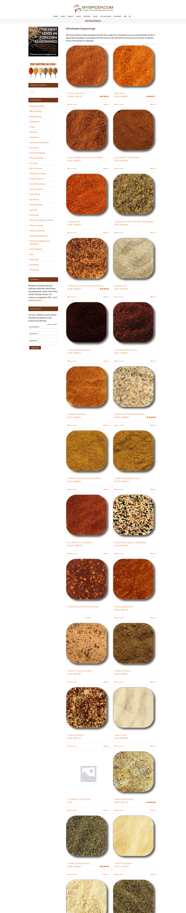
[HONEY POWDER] (135, 837)
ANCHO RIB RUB (76, 93)
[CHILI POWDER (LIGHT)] (135, 324)
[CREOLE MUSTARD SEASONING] (135, 388)
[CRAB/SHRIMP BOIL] (88, 388)
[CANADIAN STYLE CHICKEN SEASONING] (135, 196)
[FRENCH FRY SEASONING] (88, 645)
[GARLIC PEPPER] (88, 709)
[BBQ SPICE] (135, 67)
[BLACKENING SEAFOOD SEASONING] (88, 131)
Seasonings (34, 259)
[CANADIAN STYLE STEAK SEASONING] (88, 260)
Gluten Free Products (38, 173)
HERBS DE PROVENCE (78, 863)
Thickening (34, 270)
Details (107, 104)
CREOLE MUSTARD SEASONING (130, 414)
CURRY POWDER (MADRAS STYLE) (84, 478)
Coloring (33, 132)
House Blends (35, 194)
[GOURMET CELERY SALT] (88, 773)
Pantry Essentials (36, 225)
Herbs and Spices (36, 189)
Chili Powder (35, 122)
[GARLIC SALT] (135, 709)
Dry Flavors (34, 147)
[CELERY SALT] (135, 260)
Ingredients (34, 199)
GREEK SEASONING (124, 799)
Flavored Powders (37, 158)
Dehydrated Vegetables (39, 142)
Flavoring (33, 163)
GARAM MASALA (123, 671)
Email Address (34, 327)
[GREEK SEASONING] (135, 773)
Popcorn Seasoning (37, 230)
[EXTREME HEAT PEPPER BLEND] (88, 581)
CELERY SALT (121, 286)
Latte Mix (33, 210)
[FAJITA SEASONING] (135, 581)
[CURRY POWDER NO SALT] (135, 452)
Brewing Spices (36, 116)
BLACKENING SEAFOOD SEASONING (85, 157)
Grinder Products (36, 179)
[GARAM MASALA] (135, 645)
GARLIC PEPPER (75, 735)
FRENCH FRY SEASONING (80, 671)
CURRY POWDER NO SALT (127, 478)
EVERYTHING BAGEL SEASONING (131, 542)
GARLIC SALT (121, 735)
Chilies (32, 127)
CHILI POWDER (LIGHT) (126, 350)
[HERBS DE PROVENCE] (88, 837)
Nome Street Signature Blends (41, 220)
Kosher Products (36, 205)
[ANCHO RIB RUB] (88, 67)
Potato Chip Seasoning (38, 236)
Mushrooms (34, 215)
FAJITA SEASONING (124, 607)
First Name (33, 334)
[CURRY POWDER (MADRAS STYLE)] (88, 452)
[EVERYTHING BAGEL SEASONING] (135, 516)
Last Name (33, 341)
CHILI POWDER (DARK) (79, 350)
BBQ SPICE (120, 93)
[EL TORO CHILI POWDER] (88, 516)
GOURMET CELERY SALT (79, 799)
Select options (73, 104)
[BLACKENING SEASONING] (135, 131)
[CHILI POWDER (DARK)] (88, 324)
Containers (34, 137)
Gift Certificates (36, 168)
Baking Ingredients (37, 106)
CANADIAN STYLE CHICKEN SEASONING (134, 222)
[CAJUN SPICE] (88, 196)
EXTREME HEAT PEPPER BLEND (83, 607)
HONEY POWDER (123, 863)
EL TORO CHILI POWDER (80, 542)
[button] (129, 16)
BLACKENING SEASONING (127, 157)
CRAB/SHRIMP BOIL (77, 414)
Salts (31, 254)
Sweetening (34, 265)
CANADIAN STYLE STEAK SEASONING (86, 286)
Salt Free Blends (36, 249)
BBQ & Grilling (35, 111)
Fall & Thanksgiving (37, 153)
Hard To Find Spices (37, 184)
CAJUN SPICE (74, 222)
